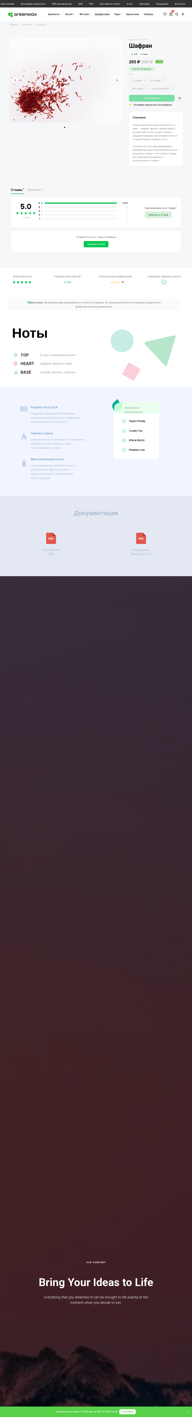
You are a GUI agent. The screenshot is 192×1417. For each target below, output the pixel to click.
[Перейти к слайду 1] (64, 127)
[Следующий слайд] (117, 80)
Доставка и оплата (110, 4)
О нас (130, 4)
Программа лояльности (33, 4)
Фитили (84, 14)
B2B (81, 4)
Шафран (41, 24)
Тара (117, 14)
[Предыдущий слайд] (15, 80)
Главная (13, 24)
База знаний (7, 4)
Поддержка (162, 4)
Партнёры (144, 4)
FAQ (91, 4)
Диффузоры (102, 14)
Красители (132, 14)
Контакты (180, 4)
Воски (69, 14)
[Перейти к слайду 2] (67, 127)
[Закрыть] (187, 1412)
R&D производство (62, 4)
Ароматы (53, 14)
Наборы (148, 14)
